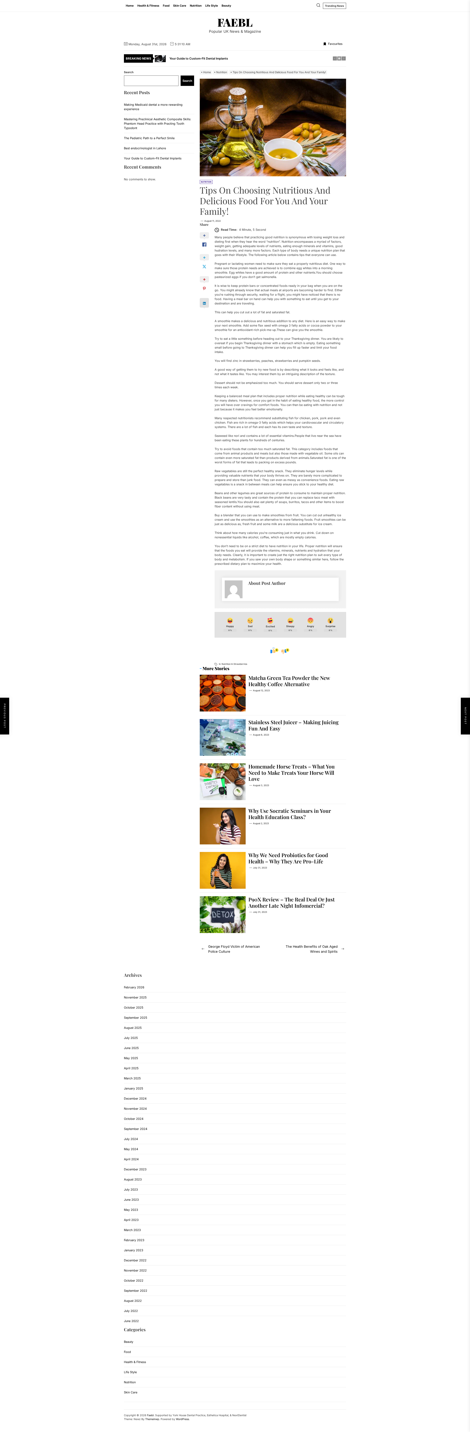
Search (128, 72)
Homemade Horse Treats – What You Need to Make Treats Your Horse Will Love (291, 772)
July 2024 (131, 1139)
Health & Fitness (148, 5)
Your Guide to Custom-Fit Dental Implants (152, 158)
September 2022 (135, 1290)
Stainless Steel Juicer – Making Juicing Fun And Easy (293, 725)
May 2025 (131, 1058)
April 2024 (131, 1159)
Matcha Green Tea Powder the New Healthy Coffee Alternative (289, 680)
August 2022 (133, 1301)
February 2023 (134, 1240)
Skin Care (179, 5)
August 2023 (133, 1179)
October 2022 (133, 1280)
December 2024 (135, 1098)
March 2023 (132, 1230)
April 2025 (131, 1068)
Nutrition (196, 5)
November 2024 (135, 1108)
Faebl (235, 22)
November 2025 (135, 997)
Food (166, 5)
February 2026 (134, 987)
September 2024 (135, 1129)
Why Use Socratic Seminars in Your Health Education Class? (289, 813)
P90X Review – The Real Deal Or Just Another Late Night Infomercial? (291, 902)
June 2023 (131, 1199)
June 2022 (131, 1321)
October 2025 (133, 1007)
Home (130, 5)
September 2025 (135, 1017)
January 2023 (133, 1250)
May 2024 (131, 1149)
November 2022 (135, 1270)
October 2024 (133, 1119)
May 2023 (131, 1210)
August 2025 (133, 1028)
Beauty (226, 5)
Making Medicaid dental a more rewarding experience (153, 107)
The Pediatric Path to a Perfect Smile (149, 138)
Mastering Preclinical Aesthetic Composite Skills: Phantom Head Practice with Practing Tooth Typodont (157, 123)
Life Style (211, 5)
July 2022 (131, 1311)
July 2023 (131, 1189)
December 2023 (135, 1169)
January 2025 (133, 1088)
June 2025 (131, 1048)
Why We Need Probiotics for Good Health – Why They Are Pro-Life (288, 858)
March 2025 (132, 1078)
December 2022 (135, 1260)
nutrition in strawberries (234, 664)
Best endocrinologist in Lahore (145, 148)
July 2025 (131, 1038)
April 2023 (131, 1220)
